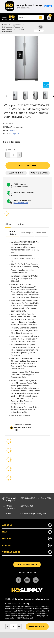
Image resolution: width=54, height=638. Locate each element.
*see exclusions (21, 203)
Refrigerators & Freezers (11, 27)
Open (48, 6)
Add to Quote (39, 173)
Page (15, 134)
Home (4, 25)
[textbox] (13, 155)
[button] (40, 17)
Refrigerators (7, 29)
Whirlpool (13, 130)
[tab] (12, 233)
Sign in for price (11, 142)
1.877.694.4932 (26, 498)
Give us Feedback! (27, 564)
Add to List (16, 173)
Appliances (16, 25)
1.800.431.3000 (26, 506)
